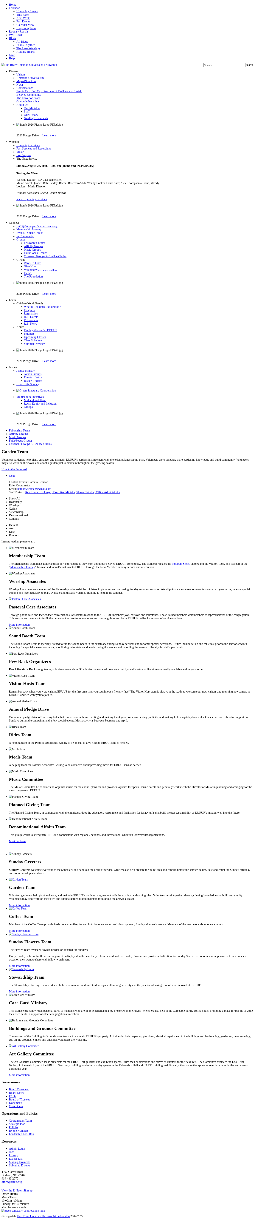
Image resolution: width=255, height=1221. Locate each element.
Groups (20, 239)
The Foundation (33, 276)
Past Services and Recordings (33, 148)
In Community (25, 236)
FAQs (12, 1096)
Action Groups (32, 374)
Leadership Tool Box (21, 1134)
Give (12, 55)
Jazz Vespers (23, 155)
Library (13, 1155)
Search (249, 64)
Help (12, 58)
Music (20, 151)
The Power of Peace (28, 98)
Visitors (20, 74)
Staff (26, 111)
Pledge (28, 273)
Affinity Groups (33, 246)
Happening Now (26, 28)
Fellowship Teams (34, 242)
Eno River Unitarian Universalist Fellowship (43, 1216)
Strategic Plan (17, 1124)
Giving (20, 259)
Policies (13, 1127)
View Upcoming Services (31, 199)
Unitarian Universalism (30, 77)
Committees (16, 1106)
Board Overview (19, 1089)
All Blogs (22, 41)
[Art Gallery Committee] (24, 1046)
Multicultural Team (35, 400)
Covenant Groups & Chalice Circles (45, 256)
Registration (31, 313)
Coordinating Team (20, 1120)
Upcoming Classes (35, 337)
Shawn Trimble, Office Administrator (98, 492)
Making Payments (19, 1162)
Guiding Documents (36, 118)
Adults (20, 327)
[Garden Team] (18, 879)
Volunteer (40, 269)
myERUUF (16, 34)
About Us (22, 104)
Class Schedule (33, 340)
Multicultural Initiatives (30, 396)
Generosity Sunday (27, 384)
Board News (16, 1092)
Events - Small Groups (29, 232)
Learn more (49, 135)
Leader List (15, 1158)
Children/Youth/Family (29, 303)
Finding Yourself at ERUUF (40, 330)
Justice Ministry (25, 370)
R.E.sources (31, 320)
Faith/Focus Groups (35, 253)
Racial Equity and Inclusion (40, 403)
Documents (15, 1102)
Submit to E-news (19, 1165)
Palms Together (25, 45)
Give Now (30, 266)
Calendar (14, 8)
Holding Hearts (25, 51)
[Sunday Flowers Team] (23, 934)
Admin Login (17, 1148)
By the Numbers (18, 1130)
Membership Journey (28, 229)
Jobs (11, 1152)
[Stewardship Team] (21, 969)
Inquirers (29, 333)
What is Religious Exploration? (42, 306)
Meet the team (17, 841)
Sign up (27, 1190)
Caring (36, 226)
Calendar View (25, 24)
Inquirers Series (181, 563)
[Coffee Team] (18, 908)
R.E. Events (31, 316)
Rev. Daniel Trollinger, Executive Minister (50, 492)
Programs (29, 310)
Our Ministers (32, 108)
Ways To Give (32, 263)
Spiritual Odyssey (34, 343)
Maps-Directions (26, 81)
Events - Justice (33, 377)
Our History (31, 114)
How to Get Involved (14, 469)
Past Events (23, 21)
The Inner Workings (28, 48)
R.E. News (30, 323)
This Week (22, 14)
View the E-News (12, 1190)
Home (12, 4)
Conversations (24, 88)
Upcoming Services (28, 145)
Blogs (12, 38)
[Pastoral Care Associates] (25, 599)
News (19, 84)
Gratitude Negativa (27, 101)
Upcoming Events (27, 11)
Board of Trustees (19, 1099)
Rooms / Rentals (18, 31)
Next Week (23, 18)
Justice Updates (33, 380)
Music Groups (32, 249)
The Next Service (26, 158)
